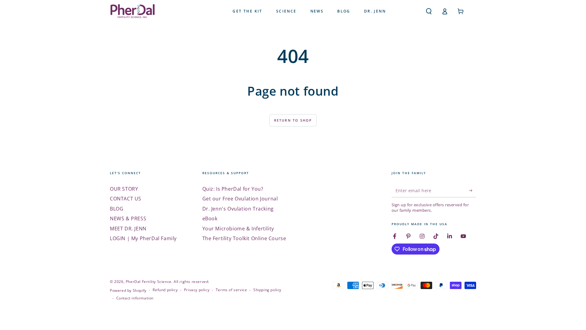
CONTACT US (125, 198)
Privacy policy (196, 290)
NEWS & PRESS (128, 218)
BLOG (116, 208)
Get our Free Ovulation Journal (240, 198)
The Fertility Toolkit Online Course (244, 238)
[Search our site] (429, 11)
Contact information (135, 298)
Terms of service (231, 290)
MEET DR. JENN (128, 228)
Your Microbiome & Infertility (238, 228)
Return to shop (293, 120)
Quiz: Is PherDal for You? (232, 188)
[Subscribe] (472, 190)
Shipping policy (267, 290)
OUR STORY (124, 188)
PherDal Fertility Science (149, 281)
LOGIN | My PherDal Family (143, 238)
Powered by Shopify (128, 290)
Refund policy (165, 290)
